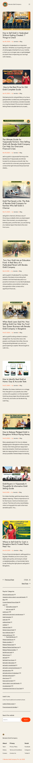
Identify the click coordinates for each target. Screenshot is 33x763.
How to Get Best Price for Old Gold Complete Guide (15, 88)
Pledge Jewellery (7, 642)
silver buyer (6, 678)
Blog (21, 41)
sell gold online (7, 670)
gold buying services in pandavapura (13, 614)
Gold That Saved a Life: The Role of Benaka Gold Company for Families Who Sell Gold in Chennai (16, 204)
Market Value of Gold (8, 630)
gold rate (5, 619)
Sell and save (6, 655)
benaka (16, 41)
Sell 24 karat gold (7, 652)
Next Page (26, 583)
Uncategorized (7, 686)
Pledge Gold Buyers (8, 639)
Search (26, 720)
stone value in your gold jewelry (11, 683)
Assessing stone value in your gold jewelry (14, 597)
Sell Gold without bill (8, 675)
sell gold (5, 657)
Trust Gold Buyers (11, 637)
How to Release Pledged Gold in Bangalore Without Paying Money (16, 433)
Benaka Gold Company (14, 4)
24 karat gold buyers (8, 594)
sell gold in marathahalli (9, 665)
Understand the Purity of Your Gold (12, 688)
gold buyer (6, 612)
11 (29, 580)
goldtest (5, 625)
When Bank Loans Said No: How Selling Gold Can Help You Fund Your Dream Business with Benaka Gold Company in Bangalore (16, 325)
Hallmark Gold (6, 627)
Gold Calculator (7, 617)
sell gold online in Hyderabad (11, 673)
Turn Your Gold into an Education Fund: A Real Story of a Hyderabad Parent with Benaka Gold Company (16, 263)
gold (4, 605)
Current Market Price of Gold (10, 602)
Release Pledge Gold (8, 644)
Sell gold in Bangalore (8, 663)
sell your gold (9, 609)
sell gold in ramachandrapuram (11, 668)
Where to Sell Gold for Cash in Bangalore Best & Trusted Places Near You (16, 544)
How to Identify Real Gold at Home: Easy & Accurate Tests (14, 380)
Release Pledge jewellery (9, 650)
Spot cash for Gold (8, 681)
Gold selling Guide (11, 606)
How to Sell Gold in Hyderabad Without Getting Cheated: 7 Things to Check (15, 35)
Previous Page (8, 580)
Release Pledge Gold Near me (11, 647)
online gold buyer (7, 635)
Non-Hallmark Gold (8, 632)
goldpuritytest (6, 622)
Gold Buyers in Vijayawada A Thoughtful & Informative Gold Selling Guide (15, 486)
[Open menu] (29, 4)
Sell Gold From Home (8, 660)
